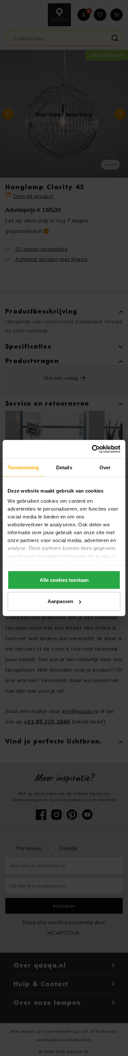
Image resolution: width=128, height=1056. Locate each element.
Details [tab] (64, 467)
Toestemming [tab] (23, 467)
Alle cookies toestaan (64, 579)
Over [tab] (105, 467)
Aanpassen (60, 601)
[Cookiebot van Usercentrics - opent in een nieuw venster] (92, 449)
